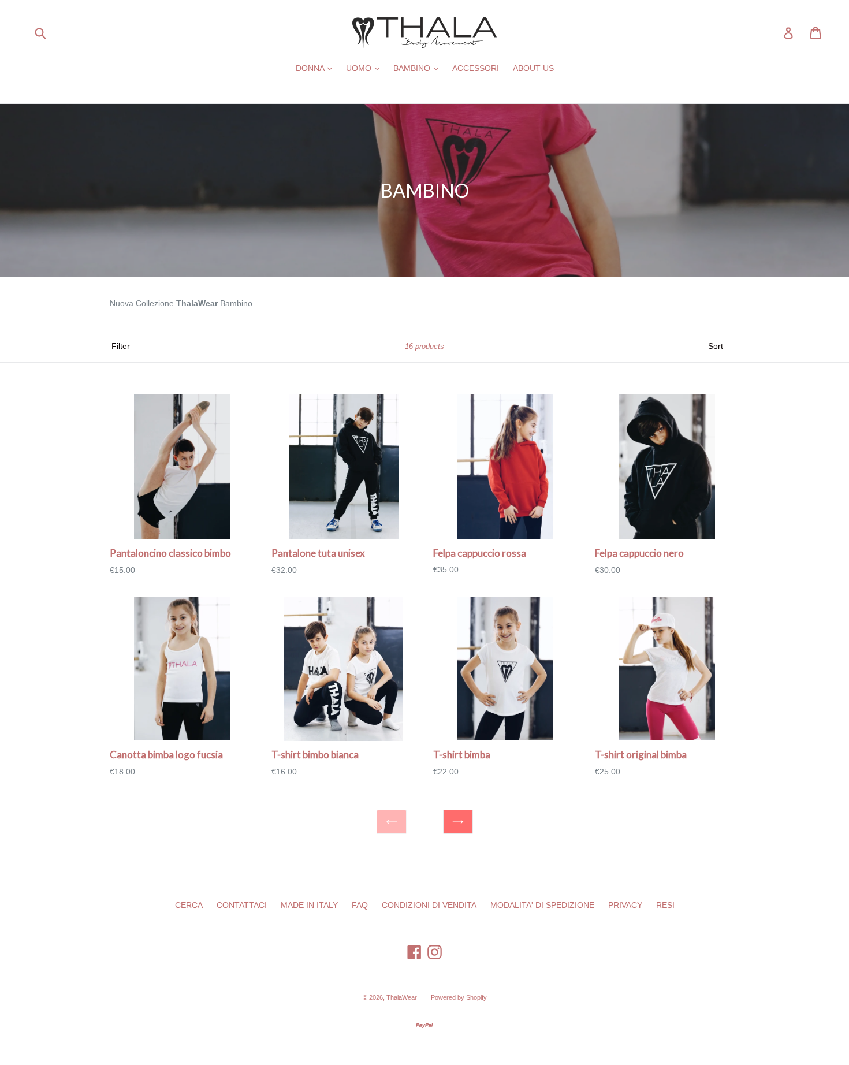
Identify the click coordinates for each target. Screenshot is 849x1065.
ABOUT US (533, 68)
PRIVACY (625, 905)
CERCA (189, 905)
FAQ (360, 905)
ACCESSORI (475, 68)
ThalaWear (401, 997)
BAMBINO (418, 68)
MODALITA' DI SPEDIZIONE (542, 905)
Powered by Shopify (459, 997)
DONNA (317, 68)
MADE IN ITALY (309, 905)
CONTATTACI (242, 905)
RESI (665, 905)
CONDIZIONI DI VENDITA (429, 905)
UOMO (365, 68)
